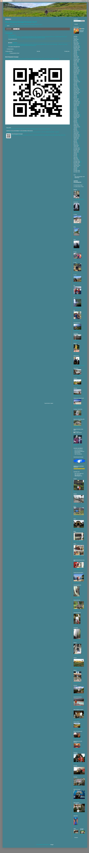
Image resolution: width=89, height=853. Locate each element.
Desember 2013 (77, 114)
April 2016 (75, 85)
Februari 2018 (76, 67)
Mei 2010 (75, 155)
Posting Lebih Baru (9, 51)
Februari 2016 (76, 88)
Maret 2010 (76, 158)
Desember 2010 (77, 148)
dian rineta (10, 42)
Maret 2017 (76, 79)
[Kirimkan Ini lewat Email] (14, 29)
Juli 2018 (75, 63)
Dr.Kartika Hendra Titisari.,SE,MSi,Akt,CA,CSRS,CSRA (29, 5)
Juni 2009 (75, 167)
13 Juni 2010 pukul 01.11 (12, 39)
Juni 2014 (75, 108)
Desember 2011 (76, 134)
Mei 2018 (75, 64)
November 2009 (77, 162)
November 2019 (77, 47)
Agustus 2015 (76, 93)
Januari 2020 (76, 44)
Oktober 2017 (76, 72)
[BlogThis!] (15, 29)
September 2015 (77, 92)
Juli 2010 (75, 153)
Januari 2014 (76, 113)
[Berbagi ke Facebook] (17, 29)
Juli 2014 (75, 106)
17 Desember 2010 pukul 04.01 (14, 46)
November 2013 (77, 116)
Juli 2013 (75, 118)
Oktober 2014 (76, 104)
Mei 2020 (75, 40)
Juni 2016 (75, 83)
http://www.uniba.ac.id (79, 473)
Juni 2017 (75, 76)
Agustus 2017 (76, 73)
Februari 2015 (76, 98)
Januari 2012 (76, 133)
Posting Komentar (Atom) (14, 53)
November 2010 (77, 149)
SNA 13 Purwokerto (78, 454)
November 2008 (77, 171)
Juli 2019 (75, 51)
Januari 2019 (76, 57)
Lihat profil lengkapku (82, 31)
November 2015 (77, 89)
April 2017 (75, 77)
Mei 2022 (75, 38)
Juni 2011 (75, 140)
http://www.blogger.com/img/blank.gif (80, 177)
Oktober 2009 (76, 163)
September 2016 (77, 81)
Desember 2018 (77, 59)
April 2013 (75, 122)
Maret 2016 (76, 87)
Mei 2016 (75, 84)
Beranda (38, 51)
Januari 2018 (76, 68)
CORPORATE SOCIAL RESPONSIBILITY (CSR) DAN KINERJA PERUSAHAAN (19, 130)
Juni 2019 (75, 52)
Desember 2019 (77, 46)
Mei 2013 (75, 121)
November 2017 (77, 71)
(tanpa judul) (8, 127)
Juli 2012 (75, 128)
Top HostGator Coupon (48, 403)
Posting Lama (66, 51)
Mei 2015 (75, 97)
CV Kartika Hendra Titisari (78, 186)
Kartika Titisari (76, 458)
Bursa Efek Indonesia (79, 449)
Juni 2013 (75, 120)
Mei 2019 (75, 53)
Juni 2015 (75, 96)
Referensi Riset (77, 452)
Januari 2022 (76, 39)
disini (8, 25)
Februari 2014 (76, 112)
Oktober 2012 (76, 125)
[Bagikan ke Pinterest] (18, 29)
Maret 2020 (76, 42)
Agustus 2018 (76, 61)
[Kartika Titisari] (79, 462)
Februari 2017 (76, 80)
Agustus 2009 (76, 166)
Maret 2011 (76, 144)
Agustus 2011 (76, 138)
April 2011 (75, 142)
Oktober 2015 (76, 91)
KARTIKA (82, 28)
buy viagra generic (76, 431)
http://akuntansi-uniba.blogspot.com (78, 475)
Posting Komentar (10, 49)
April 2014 (75, 110)
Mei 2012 (75, 129)
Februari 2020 (76, 43)
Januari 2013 (76, 124)
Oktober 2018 (76, 60)
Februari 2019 (76, 56)
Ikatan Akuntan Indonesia (79, 451)
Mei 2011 (75, 141)
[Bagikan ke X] (16, 29)
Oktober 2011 (76, 137)
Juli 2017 (75, 75)
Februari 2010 (76, 159)
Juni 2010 (75, 154)
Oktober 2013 (76, 117)
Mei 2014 (75, 109)
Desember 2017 (77, 69)
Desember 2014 (77, 101)
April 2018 (75, 65)
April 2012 (75, 130)
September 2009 (77, 165)
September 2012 (77, 126)
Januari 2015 (76, 100)
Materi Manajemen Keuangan (11, 56)
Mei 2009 (75, 169)
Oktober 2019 (76, 48)
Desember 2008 (77, 170)
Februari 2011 (76, 145)
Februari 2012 (76, 132)
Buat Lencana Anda (77, 463)
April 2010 (75, 157)
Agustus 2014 (76, 105)
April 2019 (75, 55)
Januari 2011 (76, 146)
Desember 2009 (77, 161)
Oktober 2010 (76, 150)
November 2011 (76, 136)
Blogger (52, 844)
